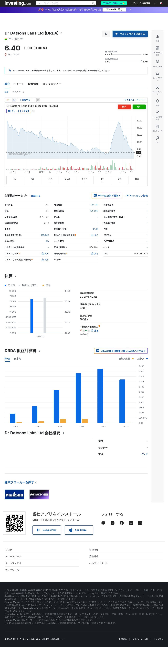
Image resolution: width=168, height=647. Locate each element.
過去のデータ (18, 92)
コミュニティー (52, 83)
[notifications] (155, 3)
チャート (19, 83)
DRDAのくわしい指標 (137, 195)
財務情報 (33, 83)
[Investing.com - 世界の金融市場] (18, 3)
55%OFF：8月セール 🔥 (114, 3)
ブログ (8, 549)
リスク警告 (158, 639)
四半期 (17, 358)
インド (144, 454)
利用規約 (123, 639)
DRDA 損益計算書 (20, 350)
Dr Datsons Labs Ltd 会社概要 (32, 432)
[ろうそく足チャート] (8, 100)
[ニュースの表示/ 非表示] (38, 100)
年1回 (7, 358)
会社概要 (93, 549)
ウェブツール (12, 569)
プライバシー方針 (140, 639)
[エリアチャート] (14, 100)
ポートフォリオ (13, 563)
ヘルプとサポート (98, 563)
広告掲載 (93, 556)
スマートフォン (13, 556)
